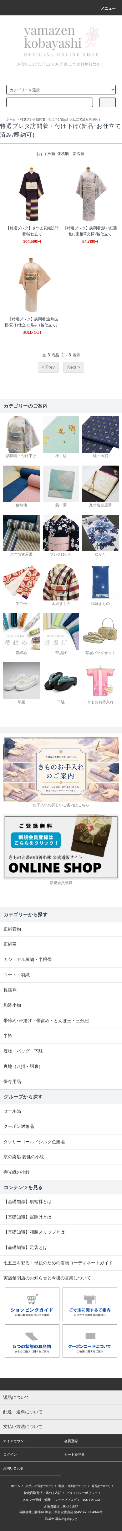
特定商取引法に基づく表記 (42, 1493)
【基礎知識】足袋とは (25, 1247)
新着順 (78, 154)
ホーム (11, 119)
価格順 (63, 154)
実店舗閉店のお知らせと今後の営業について (47, 1277)
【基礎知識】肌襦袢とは (27, 1201)
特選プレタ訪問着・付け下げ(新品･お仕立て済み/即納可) (60, 119)
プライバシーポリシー (82, 1493)
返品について (101, 1486)
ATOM (95, 1500)
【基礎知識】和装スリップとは (34, 1232)
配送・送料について (72, 1486)
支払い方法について (39, 1486)
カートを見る (74, 1454)
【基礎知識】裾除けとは (27, 1216)
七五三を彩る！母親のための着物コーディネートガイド (58, 1262)
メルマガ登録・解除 (37, 1500)
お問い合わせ (13, 1468)
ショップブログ (66, 1500)
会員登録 (71, 1441)
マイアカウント (15, 1441)
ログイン (10, 1454)
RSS (85, 1500)
